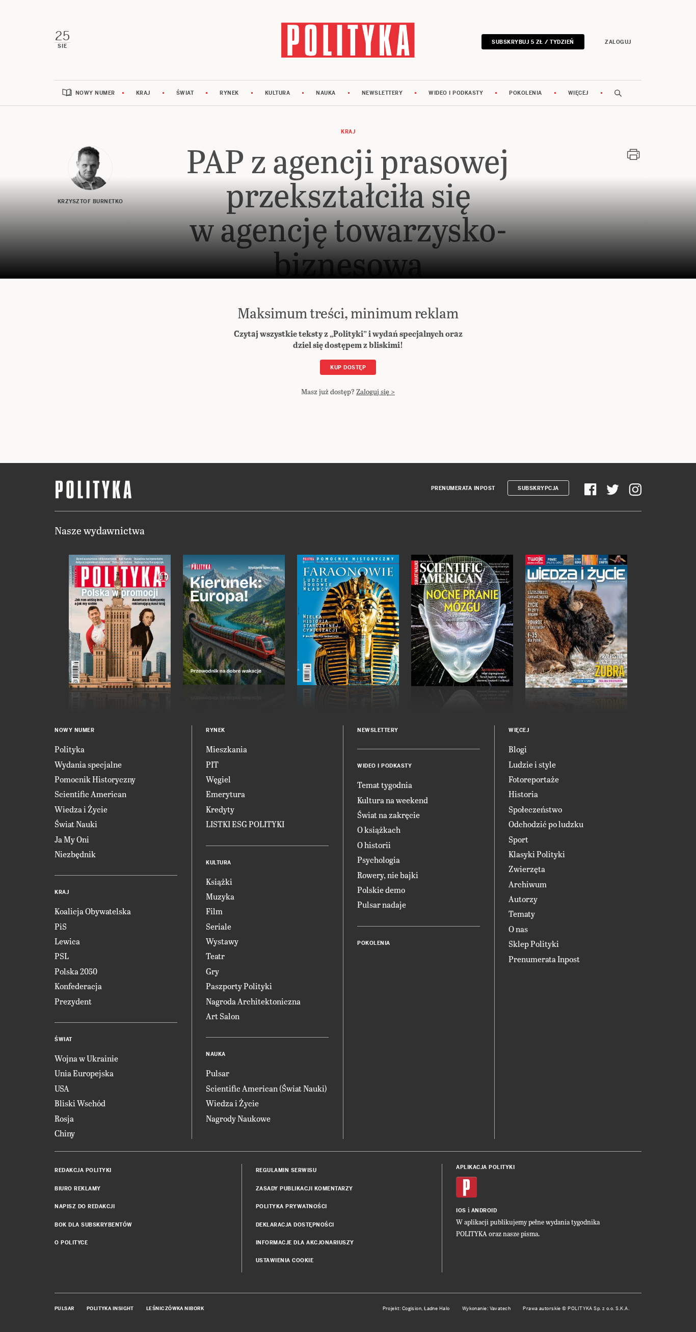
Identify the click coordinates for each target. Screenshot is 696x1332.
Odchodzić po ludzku (545, 824)
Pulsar (217, 1073)
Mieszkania (226, 749)
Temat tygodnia (384, 785)
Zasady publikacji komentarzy (304, 1188)
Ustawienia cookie (285, 1260)
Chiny (65, 1133)
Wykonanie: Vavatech (486, 1309)
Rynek (229, 93)
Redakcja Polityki (83, 1170)
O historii (374, 845)
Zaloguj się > (375, 391)
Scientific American (90, 794)
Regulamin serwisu (286, 1170)
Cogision (412, 1309)
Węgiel (218, 779)
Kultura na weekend (392, 800)
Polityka (70, 749)
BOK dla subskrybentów (93, 1224)
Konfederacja (78, 986)
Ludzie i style (532, 764)
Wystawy (222, 941)
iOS (461, 1210)
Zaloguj (618, 42)
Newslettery (382, 93)
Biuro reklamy (78, 1188)
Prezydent (73, 1001)
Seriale (218, 926)
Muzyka (220, 896)
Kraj (143, 93)
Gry (212, 971)
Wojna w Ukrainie (86, 1058)
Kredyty (220, 809)
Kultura (277, 93)
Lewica (67, 941)
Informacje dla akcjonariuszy (305, 1242)
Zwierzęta (526, 869)
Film (214, 911)
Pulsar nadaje (381, 904)
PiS (61, 926)
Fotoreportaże (533, 779)
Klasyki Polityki (536, 854)
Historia (523, 794)
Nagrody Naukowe (238, 1118)
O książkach (378, 829)
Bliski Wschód (80, 1103)
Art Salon (222, 1016)
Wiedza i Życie (81, 809)
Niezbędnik (75, 854)
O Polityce (71, 1242)
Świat (185, 93)
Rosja (64, 1118)
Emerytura (225, 794)
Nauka (326, 93)
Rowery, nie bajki (387, 875)
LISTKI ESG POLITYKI (245, 824)
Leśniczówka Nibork (175, 1309)
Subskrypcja (538, 488)
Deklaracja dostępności (295, 1224)
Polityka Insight (110, 1309)
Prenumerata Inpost (463, 488)
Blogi (517, 749)
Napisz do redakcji (85, 1206)
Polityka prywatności (291, 1206)
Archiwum (527, 884)
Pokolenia (525, 93)
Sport (518, 839)
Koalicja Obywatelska (93, 911)
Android (484, 1210)
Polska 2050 (76, 971)
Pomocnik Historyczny (95, 779)
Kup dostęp (348, 367)
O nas (518, 929)
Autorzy (523, 899)
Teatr (215, 956)
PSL (62, 956)
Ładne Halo (437, 1309)
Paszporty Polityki (239, 986)
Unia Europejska (84, 1073)
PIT (212, 764)
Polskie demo (381, 889)
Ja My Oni (72, 839)
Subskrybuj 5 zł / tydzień (533, 42)
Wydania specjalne (88, 764)
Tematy (521, 913)
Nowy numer (95, 93)
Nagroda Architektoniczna (253, 1001)
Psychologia (378, 859)
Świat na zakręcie (388, 815)
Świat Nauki (76, 824)
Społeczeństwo (535, 809)
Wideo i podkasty (456, 93)
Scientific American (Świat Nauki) (266, 1088)
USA (62, 1088)
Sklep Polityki (533, 943)
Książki (219, 881)
